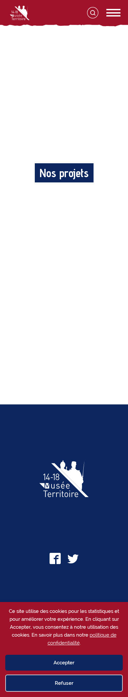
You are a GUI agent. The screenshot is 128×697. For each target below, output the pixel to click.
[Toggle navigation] (106, 13)
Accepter (64, 663)
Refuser (64, 683)
